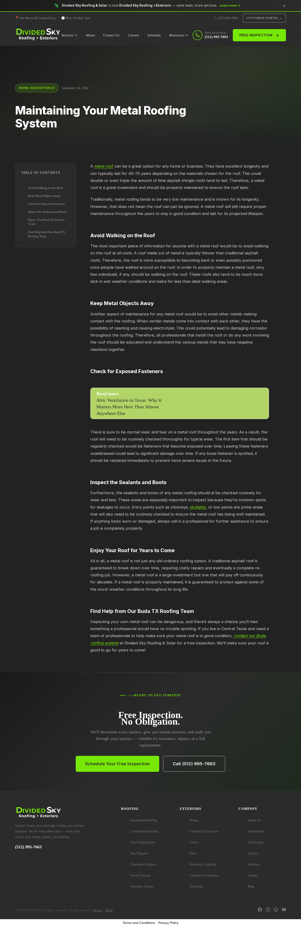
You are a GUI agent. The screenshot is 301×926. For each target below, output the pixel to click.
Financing (195, 886)
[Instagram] (268, 910)
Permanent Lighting (202, 864)
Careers (133, 35)
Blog (251, 886)
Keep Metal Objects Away (44, 196)
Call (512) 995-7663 (194, 763)
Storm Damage (140, 875)
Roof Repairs (139, 853)
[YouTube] (284, 910)
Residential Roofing (144, 820)
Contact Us (111, 35)
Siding (193, 820)
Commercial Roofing (144, 831)
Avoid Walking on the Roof (45, 188)
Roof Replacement (143, 842)
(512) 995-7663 (28, 847)
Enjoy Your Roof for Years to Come (46, 222)
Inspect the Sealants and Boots (47, 212)
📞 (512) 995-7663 (226, 18)
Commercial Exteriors (204, 831)
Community (256, 842)
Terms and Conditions (139, 923)
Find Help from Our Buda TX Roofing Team (46, 234)
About (90, 35)
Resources (176, 35)
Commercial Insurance (204, 875)
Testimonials (256, 831)
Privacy (98, 910)
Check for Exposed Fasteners (46, 204)
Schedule (154, 35)
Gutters (194, 842)
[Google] (276, 910)
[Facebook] (260, 910)
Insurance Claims (142, 886)
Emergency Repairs (143, 864)
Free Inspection (259, 35)
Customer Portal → (264, 18)
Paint (192, 853)
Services (67, 35)
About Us (254, 820)
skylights (198, 507)
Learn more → (230, 5)
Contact (253, 875)
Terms (109, 910)
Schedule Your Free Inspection (117, 763)
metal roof (103, 166)
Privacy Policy (168, 923)
